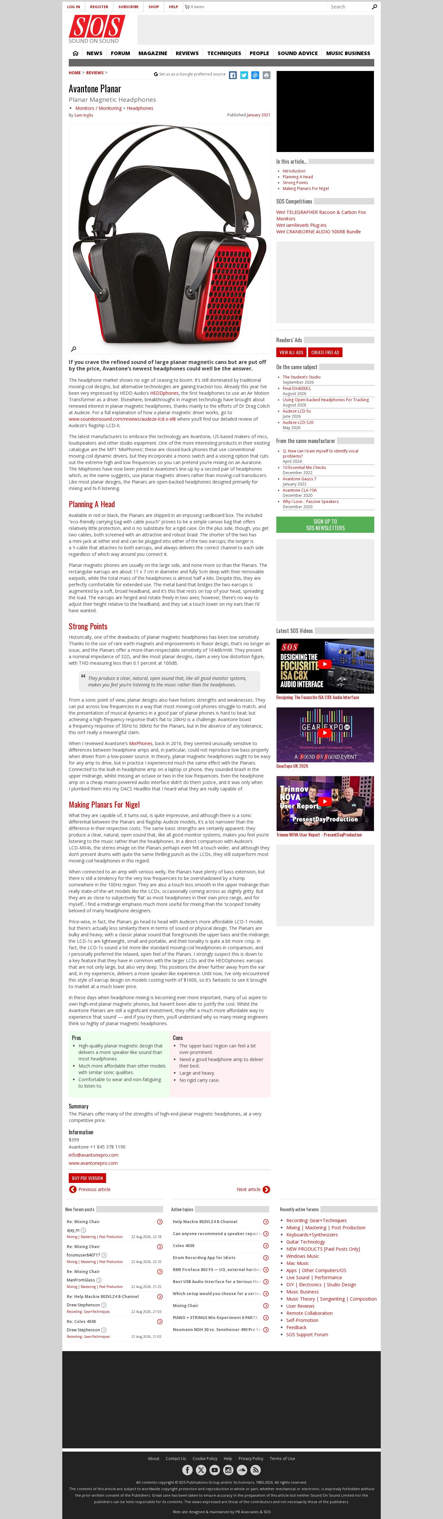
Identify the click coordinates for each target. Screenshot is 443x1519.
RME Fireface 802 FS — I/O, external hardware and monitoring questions (218, 1269)
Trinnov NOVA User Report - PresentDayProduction (319, 834)
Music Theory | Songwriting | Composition (331, 1299)
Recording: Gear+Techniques (88, 1311)
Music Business (348, 53)
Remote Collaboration (309, 1313)
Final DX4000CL (297, 388)
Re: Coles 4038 (81, 1321)
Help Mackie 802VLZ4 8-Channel (205, 1221)
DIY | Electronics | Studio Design (321, 1284)
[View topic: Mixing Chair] (266, 1306)
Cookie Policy (205, 1458)
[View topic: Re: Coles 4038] (160, 1322)
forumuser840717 (83, 1255)
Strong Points (88, 626)
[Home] (97, 26)
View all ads (291, 352)
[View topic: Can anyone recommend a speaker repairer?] (266, 1234)
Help (173, 6)
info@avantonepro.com (93, 1155)
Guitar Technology (305, 1242)
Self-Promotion (302, 1320)
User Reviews (300, 1306)
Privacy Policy (251, 1458)
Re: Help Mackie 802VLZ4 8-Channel (103, 1296)
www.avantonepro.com (93, 1163)
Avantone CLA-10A (300, 490)
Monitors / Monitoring (98, 108)
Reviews (187, 53)
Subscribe (128, 6)
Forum (120, 53)
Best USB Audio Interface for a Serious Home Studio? (218, 1281)
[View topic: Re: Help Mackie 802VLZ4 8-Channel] (160, 1297)
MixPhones (140, 743)
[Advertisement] (325, 580)
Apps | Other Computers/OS (316, 1270)
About (153, 1458)
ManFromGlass (81, 1280)
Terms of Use (282, 1458)
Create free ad (325, 352)
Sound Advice (298, 53)
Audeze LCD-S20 (298, 422)
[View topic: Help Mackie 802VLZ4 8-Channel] (266, 1222)
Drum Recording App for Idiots (204, 1257)
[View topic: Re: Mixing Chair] (160, 1222)
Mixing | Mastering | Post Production (95, 1236)
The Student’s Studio (302, 377)
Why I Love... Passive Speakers (311, 501)
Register (99, 6)
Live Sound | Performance (314, 1277)
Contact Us (176, 1458)
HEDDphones (164, 393)
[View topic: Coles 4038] (266, 1246)
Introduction (294, 171)
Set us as (192, 74)
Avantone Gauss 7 (300, 479)
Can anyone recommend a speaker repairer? (218, 1233)
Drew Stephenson (83, 1305)
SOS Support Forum (307, 1334)
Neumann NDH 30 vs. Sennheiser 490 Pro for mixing (218, 1329)
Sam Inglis (83, 115)
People (259, 53)
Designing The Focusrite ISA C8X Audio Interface (317, 697)
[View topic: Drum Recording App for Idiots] (266, 1258)
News (94, 53)
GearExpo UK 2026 (292, 765)
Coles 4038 (183, 1245)
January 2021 (258, 115)
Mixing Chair (185, 1305)
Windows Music (302, 1256)
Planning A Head (92, 503)
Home (75, 53)
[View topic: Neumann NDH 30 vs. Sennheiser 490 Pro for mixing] (266, 1330)
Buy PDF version (87, 1177)
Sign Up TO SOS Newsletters (325, 524)
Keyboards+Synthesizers (312, 1235)
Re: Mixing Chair (83, 1221)
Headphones (140, 108)
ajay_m (73, 1230)
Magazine (152, 53)
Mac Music (297, 1263)
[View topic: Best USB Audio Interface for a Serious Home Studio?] (266, 1282)
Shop (154, 6)
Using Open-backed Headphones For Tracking (326, 400)
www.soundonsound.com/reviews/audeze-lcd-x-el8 (122, 419)
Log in (73, 6)
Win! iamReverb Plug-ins (301, 225)
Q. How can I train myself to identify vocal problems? (320, 453)
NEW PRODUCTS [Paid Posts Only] (323, 1249)
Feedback (296, 1327)
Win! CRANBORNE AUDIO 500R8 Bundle (318, 231)
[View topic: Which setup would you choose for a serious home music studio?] (266, 1294)
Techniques (224, 53)
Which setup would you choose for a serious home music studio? (218, 1293)
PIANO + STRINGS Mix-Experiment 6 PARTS (215, 1317)
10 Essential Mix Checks (304, 467)
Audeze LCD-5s (297, 411)
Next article (249, 1189)
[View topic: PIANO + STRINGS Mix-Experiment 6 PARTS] (266, 1318)
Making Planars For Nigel (104, 804)
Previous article (94, 1189)
